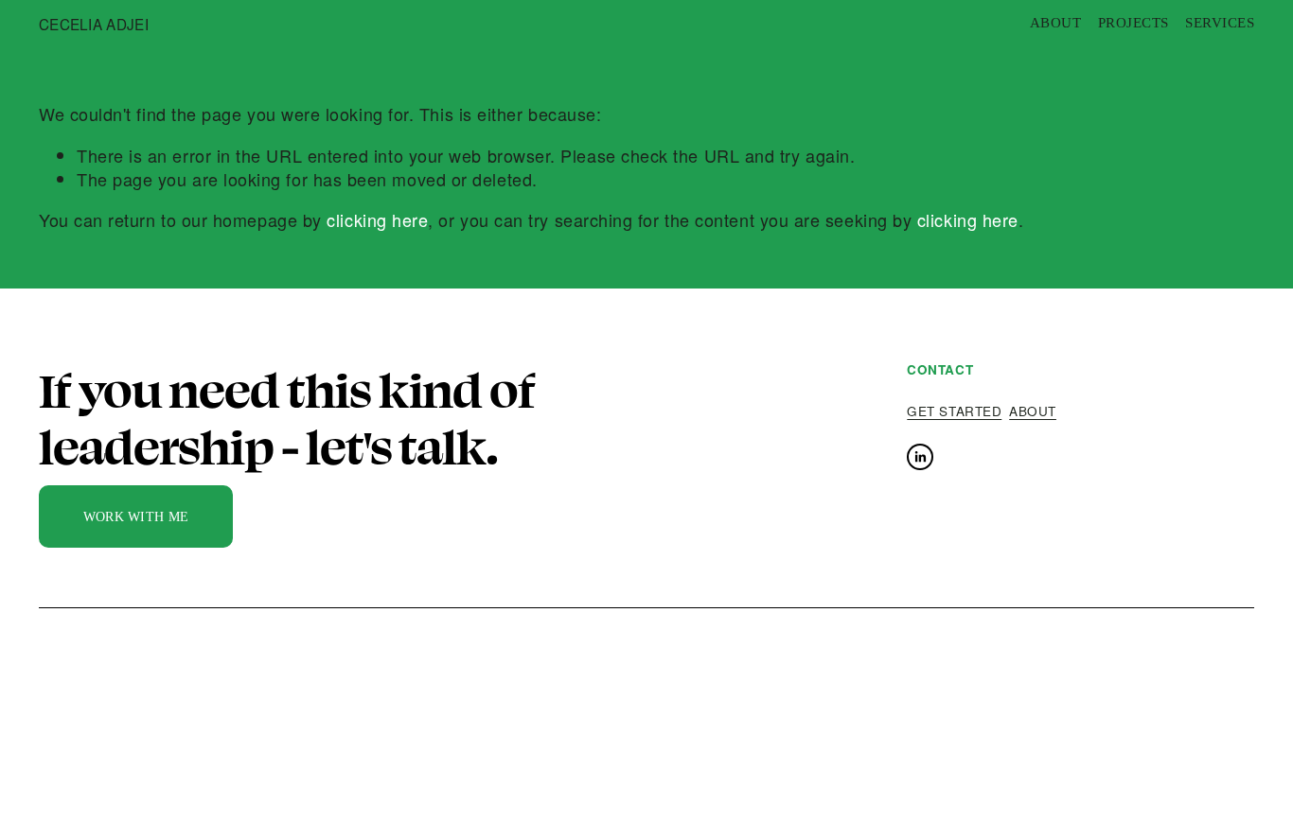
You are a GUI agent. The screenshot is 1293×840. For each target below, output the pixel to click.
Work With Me (135, 516)
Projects (1133, 22)
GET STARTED (954, 411)
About (1055, 22)
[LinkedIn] (920, 457)
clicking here (377, 219)
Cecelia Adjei (94, 23)
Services (1219, 22)
